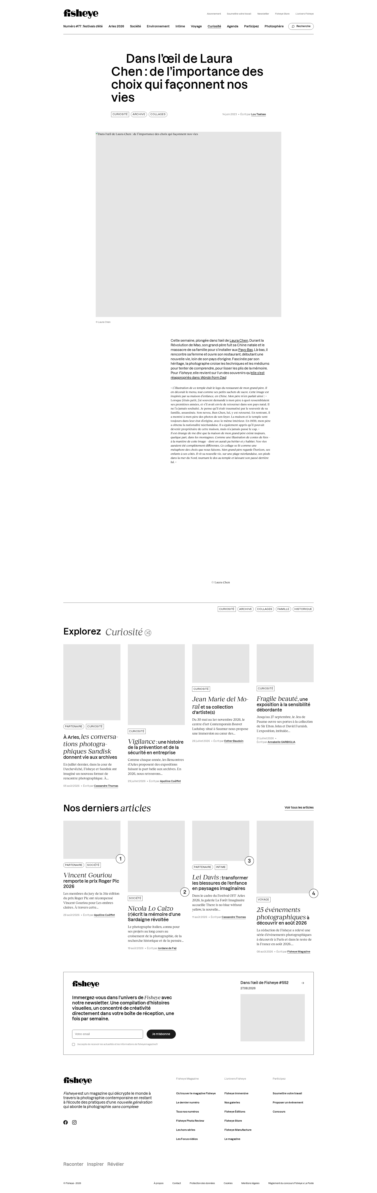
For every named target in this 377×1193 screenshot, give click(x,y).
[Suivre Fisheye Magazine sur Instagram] (74, 1122)
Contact (176, 1183)
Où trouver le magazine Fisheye (196, 1093)
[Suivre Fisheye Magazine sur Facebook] (65, 1122)
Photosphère (274, 26)
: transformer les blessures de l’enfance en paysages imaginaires (220, 882)
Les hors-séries (185, 1130)
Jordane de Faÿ (167, 948)
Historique (303, 609)
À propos (158, 1183)
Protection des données (202, 1183)
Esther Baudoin (233, 741)
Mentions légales (250, 1183)
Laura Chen (239, 340)
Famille (283, 609)
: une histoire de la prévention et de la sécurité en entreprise (155, 746)
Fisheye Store (282, 14)
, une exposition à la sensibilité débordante (283, 703)
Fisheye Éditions (234, 1111)
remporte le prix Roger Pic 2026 (91, 880)
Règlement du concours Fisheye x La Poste (291, 1183)
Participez (251, 26)
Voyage (196, 26)
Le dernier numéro (187, 1102)
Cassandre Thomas (106, 786)
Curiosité (214, 26)
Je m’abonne (161, 1034)
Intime (180, 26)
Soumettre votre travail (239, 14)
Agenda (232, 26)
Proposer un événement (288, 1102)
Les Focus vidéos (187, 1139)
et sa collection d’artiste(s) (220, 705)
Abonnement (214, 14)
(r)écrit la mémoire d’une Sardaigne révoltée (154, 913)
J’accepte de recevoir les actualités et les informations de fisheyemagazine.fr (117, 1044)
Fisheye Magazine (298, 951)
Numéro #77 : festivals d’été (83, 26)
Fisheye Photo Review (190, 1121)
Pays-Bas (245, 350)
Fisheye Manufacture (238, 1130)
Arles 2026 (116, 26)
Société (135, 26)
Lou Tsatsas (258, 114)
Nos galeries (232, 1102)
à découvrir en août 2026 (283, 915)
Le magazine (232, 1139)
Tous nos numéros (187, 1111)
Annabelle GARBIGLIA (281, 742)
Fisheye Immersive (236, 1093)
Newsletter (263, 14)
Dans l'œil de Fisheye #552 (264, 983)
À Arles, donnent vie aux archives (90, 746)
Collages (158, 114)
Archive (139, 114)
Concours (279, 1111)
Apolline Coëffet (170, 781)
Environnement (158, 26)
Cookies (228, 1183)
